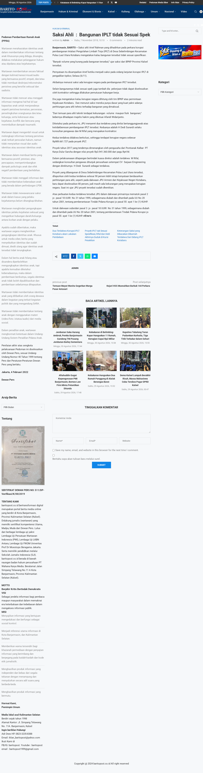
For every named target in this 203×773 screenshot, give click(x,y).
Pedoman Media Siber (158, 2)
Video (184, 11)
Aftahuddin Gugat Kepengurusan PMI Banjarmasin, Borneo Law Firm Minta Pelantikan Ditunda (68, 382)
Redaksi (143, 2)
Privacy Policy (188, 2)
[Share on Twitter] (80, 256)
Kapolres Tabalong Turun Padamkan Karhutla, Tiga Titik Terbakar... (88, 3)
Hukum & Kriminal (68, 11)
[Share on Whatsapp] (87, 256)
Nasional (169, 11)
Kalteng (125, 11)
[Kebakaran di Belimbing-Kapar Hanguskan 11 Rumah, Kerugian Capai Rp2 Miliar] (101, 318)
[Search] (195, 11)
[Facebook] (108, 2)
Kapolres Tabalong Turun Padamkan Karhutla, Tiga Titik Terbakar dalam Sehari (135, 335)
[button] (54, 2)
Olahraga (139, 11)
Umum (154, 11)
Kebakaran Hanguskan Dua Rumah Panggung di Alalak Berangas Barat (101, 378)
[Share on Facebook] (73, 256)
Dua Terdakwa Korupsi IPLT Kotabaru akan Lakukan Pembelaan (65, 234)
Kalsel (111, 11)
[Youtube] (116, 2)
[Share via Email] (95, 256)
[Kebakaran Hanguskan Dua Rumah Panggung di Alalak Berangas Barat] (101, 361)
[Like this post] (66, 256)
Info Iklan (175, 2)
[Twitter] (112, 2)
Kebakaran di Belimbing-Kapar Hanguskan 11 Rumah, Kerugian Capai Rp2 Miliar (101, 335)
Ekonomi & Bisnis (92, 11)
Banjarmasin (47, 11)
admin (66, 40)
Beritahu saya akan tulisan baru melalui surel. (76, 458)
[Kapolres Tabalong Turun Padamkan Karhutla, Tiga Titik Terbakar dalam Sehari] (135, 318)
